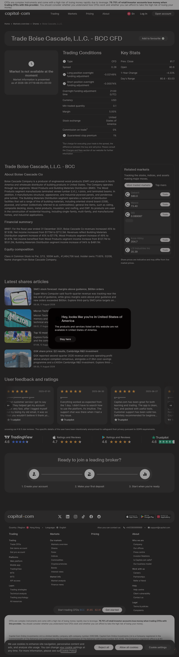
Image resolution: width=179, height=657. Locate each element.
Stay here (65, 339)
